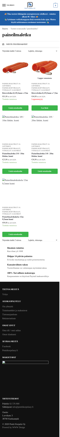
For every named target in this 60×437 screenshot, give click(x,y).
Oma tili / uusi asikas (11, 330)
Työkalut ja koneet (11, 90)
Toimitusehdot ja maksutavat (14, 310)
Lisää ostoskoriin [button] (15, 108)
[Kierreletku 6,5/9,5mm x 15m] (15, 68)
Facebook (6, 346)
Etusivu (5, 29)
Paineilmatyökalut (11, 88)
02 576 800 (14, 404)
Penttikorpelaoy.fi (10, 350)
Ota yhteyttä (7, 306)
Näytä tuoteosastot (17, 44)
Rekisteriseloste (9, 318)
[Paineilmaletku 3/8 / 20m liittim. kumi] (45, 128)
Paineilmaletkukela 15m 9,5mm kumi (13, 218)
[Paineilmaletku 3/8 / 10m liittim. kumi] (15, 128)
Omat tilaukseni (9, 334)
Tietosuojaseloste (9, 314)
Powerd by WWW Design (13, 427)
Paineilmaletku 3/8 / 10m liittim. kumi (13, 154)
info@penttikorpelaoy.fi (22, 407)
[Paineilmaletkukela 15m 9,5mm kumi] (15, 191)
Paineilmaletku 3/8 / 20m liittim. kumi (42, 154)
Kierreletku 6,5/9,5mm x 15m (15, 93)
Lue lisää (44, 108)
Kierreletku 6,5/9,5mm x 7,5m (45, 93)
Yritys (5, 294)
